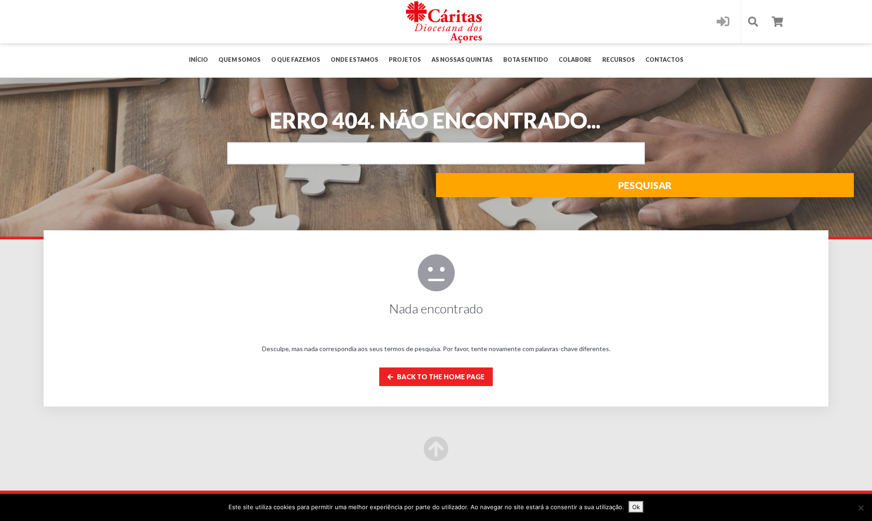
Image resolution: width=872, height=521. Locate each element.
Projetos (405, 59)
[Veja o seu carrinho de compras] (777, 21)
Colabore (575, 59)
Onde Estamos (354, 59)
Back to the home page (440, 377)
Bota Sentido (525, 59)
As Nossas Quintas (462, 59)
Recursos (618, 59)
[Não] (860, 507)
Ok (636, 507)
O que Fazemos (295, 59)
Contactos (664, 59)
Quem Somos (239, 59)
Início (198, 59)
